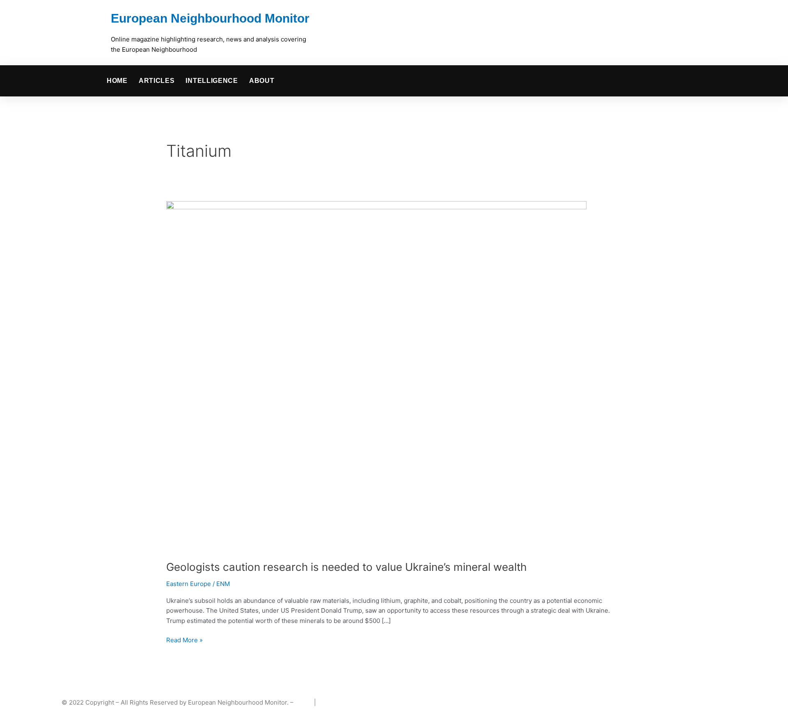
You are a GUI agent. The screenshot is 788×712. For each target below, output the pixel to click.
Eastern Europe (188, 584)
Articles (157, 80)
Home (117, 80)
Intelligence (212, 80)
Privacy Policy (338, 702)
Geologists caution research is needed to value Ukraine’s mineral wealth (346, 567)
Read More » (184, 639)
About (262, 80)
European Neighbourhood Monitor (210, 18)
